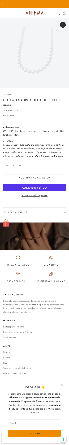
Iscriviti (34, 433)
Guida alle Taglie (17, 264)
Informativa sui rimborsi (14, 373)
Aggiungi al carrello (34, 177)
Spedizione (51, 264)
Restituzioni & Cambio (51, 281)
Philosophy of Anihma (13, 326)
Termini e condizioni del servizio (18, 368)
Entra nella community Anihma (17, 332)
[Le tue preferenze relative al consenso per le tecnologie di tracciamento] (63, 439)
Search (6, 352)
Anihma (8, 94)
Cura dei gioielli (18, 281)
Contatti (6, 357)
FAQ (5, 362)
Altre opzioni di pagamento (34, 195)
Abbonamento (10, 337)
